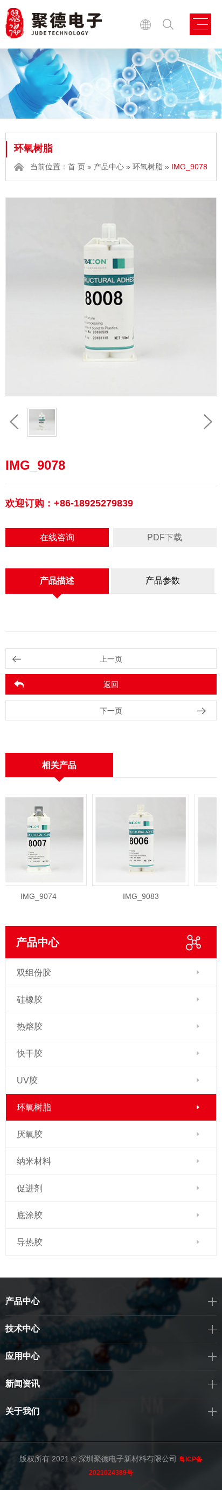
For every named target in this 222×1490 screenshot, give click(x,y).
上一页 (111, 659)
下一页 (111, 710)
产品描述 (57, 580)
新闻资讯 (22, 1383)
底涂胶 (30, 1215)
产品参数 (162, 580)
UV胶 (27, 1080)
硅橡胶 (30, 999)
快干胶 (30, 1053)
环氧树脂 (148, 166)
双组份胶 (34, 972)
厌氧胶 (30, 1134)
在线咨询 (57, 537)
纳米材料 (34, 1161)
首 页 (76, 166)
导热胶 (30, 1242)
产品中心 (109, 166)
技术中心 (22, 1328)
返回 (111, 684)
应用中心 (22, 1356)
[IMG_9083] (132, 839)
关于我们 (22, 1411)
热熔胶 (30, 1026)
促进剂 (30, 1188)
